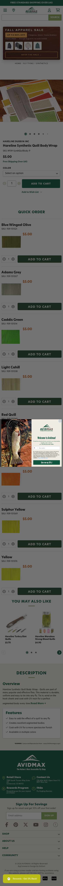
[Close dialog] (60, 421)
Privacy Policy (41, 458)
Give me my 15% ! (46, 462)
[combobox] (35, 448)
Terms (46, 458)
